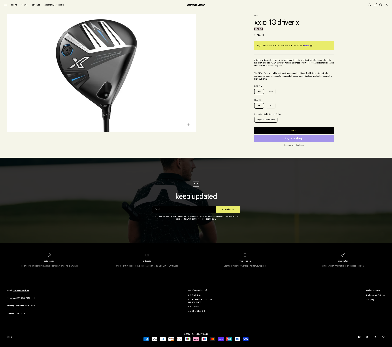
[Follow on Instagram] (375, 336)
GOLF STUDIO (194, 295)
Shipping (370, 299)
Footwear (24, 5)
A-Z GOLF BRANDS (196, 311)
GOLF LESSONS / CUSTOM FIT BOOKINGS (200, 300)
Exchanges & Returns (375, 295)
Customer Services (21, 290)
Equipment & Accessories (54, 5)
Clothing (13, 5)
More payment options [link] (294, 145)
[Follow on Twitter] (367, 336)
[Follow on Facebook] (359, 336)
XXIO (256, 16)
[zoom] (189, 125)
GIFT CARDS (193, 307)
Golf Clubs (36, 5)
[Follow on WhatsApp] (383, 336)
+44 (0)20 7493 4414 (26, 298)
